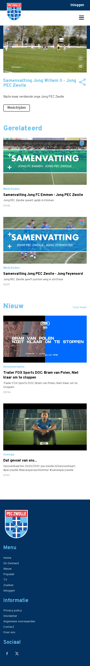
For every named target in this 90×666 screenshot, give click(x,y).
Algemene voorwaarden (19, 621)
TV (5, 580)
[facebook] (7, 653)
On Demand (11, 563)
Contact (8, 627)
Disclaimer (10, 616)
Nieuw (7, 569)
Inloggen (77, 5)
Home (7, 558)
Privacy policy (12, 610)
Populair (8, 574)
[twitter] (17, 653)
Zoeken (8, 585)
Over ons (9, 632)
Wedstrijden (16, 108)
